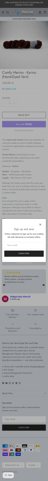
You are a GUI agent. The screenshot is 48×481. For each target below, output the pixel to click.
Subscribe (24, 253)
